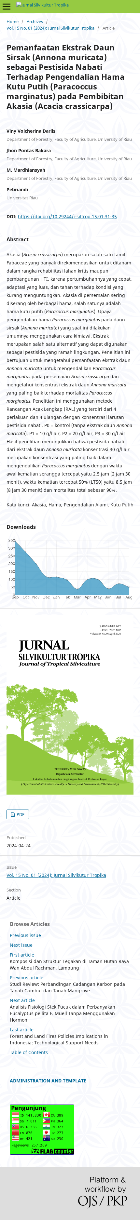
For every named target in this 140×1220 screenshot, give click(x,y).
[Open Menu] (6, 6)
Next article (22, 1000)
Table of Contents (29, 1052)
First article (22, 955)
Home (13, 21)
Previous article (26, 977)
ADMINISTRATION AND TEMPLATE (48, 1081)
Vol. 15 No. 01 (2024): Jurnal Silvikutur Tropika (50, 28)
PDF (20, 814)
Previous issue (25, 935)
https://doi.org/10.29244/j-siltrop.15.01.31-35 (67, 216)
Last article (22, 1029)
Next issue (21, 945)
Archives (35, 21)
